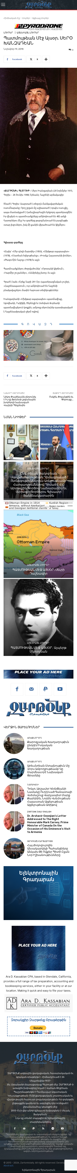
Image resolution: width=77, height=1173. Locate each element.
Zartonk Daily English (39, 812)
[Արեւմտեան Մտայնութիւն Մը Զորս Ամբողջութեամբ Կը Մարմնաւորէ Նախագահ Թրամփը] (14, 768)
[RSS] (43, 1128)
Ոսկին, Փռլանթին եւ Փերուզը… (61, 398)
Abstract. (9, 1165)
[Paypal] (45, 689)
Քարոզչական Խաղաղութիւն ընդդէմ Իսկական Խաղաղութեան (48, 745)
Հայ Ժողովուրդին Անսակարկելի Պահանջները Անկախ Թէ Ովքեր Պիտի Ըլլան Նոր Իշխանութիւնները (48, 850)
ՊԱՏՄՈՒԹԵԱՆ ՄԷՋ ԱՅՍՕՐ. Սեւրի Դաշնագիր (38, 571)
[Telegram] (52, 1128)
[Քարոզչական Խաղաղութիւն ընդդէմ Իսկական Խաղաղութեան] (14, 743)
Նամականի (33, 785)
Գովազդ (38, 324)
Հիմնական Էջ (12, 18)
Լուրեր (26, 18)
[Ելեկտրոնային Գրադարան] (38, 893)
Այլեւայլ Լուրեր (40, 18)
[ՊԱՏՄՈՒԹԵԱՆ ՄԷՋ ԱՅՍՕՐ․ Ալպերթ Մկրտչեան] (38, 617)
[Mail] (31, 689)
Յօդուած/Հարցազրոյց (40, 841)
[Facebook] (17, 689)
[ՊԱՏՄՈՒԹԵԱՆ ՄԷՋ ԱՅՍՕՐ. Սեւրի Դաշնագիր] (38, 539)
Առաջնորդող (34, 738)
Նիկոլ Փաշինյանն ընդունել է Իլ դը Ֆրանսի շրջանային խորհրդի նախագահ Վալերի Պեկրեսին (20, 401)
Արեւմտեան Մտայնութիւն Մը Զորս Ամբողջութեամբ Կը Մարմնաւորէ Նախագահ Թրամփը (48, 770)
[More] (46, 59)
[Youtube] (60, 689)
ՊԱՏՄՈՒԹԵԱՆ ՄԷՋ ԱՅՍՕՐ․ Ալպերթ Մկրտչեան (38, 649)
